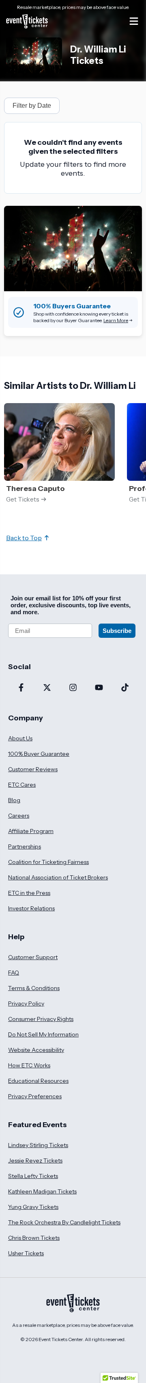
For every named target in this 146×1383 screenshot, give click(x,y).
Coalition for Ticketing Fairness (48, 862)
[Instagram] (73, 688)
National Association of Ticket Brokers (58, 877)
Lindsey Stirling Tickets (38, 1145)
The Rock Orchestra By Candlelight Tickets (64, 1222)
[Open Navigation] (134, 21)
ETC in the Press (29, 893)
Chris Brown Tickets (34, 1237)
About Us (20, 738)
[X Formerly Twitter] (47, 688)
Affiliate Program (31, 831)
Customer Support (33, 957)
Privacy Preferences (35, 1096)
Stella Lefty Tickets (33, 1176)
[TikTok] (125, 688)
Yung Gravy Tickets (33, 1207)
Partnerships (24, 846)
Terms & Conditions (34, 988)
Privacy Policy (26, 1003)
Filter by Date (32, 105)
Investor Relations (31, 908)
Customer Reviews (33, 769)
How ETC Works (29, 1065)
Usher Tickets (26, 1253)
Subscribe (117, 630)
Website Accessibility (36, 1050)
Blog (14, 800)
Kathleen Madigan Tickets (42, 1191)
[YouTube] (99, 688)
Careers (18, 815)
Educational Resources (38, 1080)
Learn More (115, 320)
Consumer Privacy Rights (40, 1019)
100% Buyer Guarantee (38, 753)
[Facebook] (21, 688)
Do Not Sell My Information (43, 1034)
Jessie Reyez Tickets (35, 1160)
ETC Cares (22, 784)
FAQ (13, 972)
